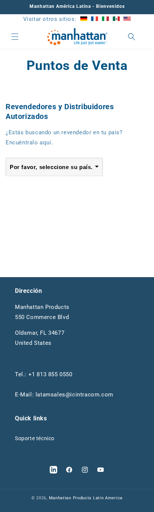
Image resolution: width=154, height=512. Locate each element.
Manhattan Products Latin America (86, 498)
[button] (15, 36)
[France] (94, 19)
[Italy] (105, 19)
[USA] (127, 19)
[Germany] (83, 19)
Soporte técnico (35, 438)
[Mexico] (116, 19)
